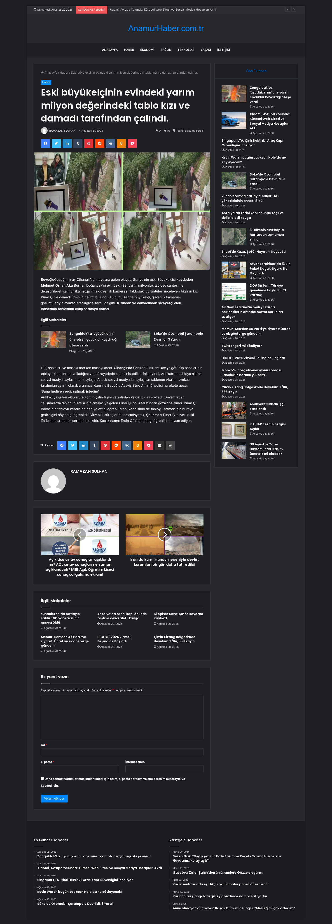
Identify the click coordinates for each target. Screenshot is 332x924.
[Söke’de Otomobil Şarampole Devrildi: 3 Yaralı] (138, 339)
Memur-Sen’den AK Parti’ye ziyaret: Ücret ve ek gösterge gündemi (65, 641)
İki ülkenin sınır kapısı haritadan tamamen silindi (267, 235)
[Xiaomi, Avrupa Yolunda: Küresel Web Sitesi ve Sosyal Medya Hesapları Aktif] (234, 120)
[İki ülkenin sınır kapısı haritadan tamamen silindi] (234, 236)
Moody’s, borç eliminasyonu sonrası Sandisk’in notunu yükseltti (251, 372)
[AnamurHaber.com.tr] (166, 28)
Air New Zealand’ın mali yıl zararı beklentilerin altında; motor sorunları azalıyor (252, 312)
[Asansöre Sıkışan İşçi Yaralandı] (234, 410)
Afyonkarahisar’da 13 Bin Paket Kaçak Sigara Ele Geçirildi (270, 269)
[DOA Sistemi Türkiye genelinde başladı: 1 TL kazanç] (234, 291)
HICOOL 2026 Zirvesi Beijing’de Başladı (114, 639)
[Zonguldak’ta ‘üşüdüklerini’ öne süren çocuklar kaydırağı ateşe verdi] (53, 339)
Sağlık (166, 49)
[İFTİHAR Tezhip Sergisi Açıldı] (234, 430)
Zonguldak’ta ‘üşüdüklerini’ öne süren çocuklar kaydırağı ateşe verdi (93, 339)
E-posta (47, 762)
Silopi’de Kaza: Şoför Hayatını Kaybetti (178, 616)
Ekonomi (147, 49)
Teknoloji (186, 49)
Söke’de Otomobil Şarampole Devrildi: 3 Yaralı (267, 179)
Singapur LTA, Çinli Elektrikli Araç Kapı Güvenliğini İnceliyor (252, 142)
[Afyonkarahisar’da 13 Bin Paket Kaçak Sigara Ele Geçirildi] (234, 270)
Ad (44, 745)
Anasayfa (110, 49)
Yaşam (206, 49)
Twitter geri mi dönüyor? (242, 346)
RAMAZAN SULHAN (62, 130)
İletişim (223, 49)
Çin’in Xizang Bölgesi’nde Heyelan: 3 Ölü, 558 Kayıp (174, 639)
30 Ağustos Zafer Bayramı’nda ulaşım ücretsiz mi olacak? (266, 449)
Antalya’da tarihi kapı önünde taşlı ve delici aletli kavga (122, 616)
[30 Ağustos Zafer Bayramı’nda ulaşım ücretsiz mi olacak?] (234, 450)
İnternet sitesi (135, 762)
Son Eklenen (256, 71)
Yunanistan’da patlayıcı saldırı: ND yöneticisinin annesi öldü (61, 618)
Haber (129, 49)
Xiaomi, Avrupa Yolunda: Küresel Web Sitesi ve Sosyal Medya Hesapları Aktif (270, 121)
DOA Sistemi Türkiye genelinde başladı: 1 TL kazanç (268, 290)
